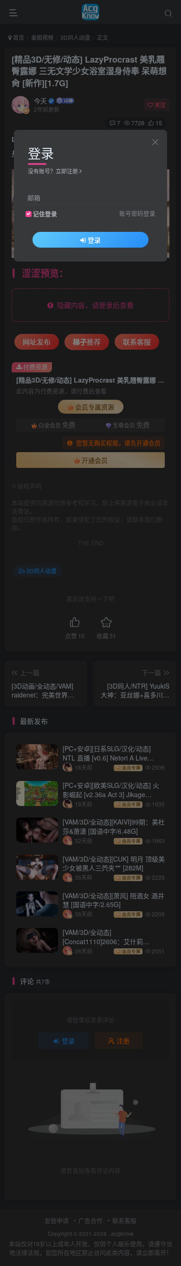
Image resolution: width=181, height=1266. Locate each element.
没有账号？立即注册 (53, 171)
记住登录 (45, 214)
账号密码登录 (137, 213)
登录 (94, 239)
